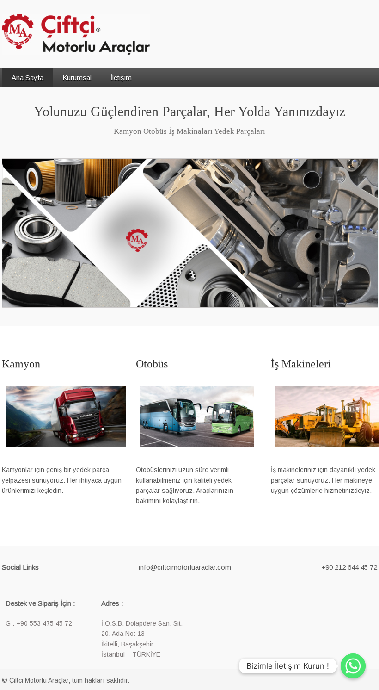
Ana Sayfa (27, 77)
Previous (9, 238)
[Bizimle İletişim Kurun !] (353, 665)
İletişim (121, 77)
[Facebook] (57, 566)
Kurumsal (77, 77)
